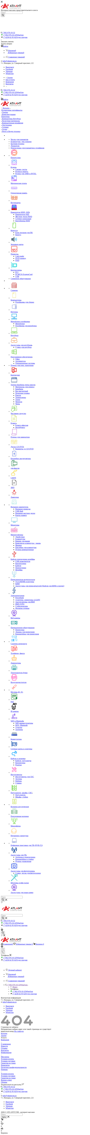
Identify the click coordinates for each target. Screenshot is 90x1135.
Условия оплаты (7, 1059)
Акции (3, 1036)
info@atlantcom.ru (10, 61)
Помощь (4, 1069)
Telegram (9, 71)
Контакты (5, 1050)
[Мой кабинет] (2, 930)
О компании (6, 1044)
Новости (4, 1046)
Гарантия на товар (8, 1063)
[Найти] (3, 15)
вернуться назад (7, 1031)
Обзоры (4, 1082)
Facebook (9, 69)
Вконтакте (10, 67)
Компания (5, 1040)
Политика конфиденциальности (14, 1067)
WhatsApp (10, 74)
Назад (15, 987)
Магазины (5, 1057)
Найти (4, 1117)
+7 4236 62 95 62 (15, 37)
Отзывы (4, 1048)
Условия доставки (8, 1061)
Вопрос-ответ (6, 1080)
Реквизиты (5, 1065)
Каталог (4, 1033)
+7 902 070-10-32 (8, 33)
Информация (6, 1053)
